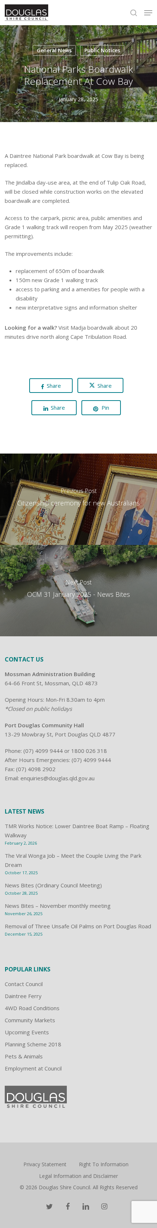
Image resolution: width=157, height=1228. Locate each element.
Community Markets (30, 1020)
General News (54, 50)
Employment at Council (33, 1068)
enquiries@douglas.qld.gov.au (57, 778)
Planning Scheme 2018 (33, 1044)
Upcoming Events (27, 1032)
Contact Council (24, 984)
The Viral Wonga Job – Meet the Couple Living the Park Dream (73, 860)
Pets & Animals (24, 1056)
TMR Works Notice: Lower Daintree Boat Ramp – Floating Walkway (77, 830)
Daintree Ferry (23, 996)
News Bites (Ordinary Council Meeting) (53, 885)
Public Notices (102, 50)
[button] (148, 12)
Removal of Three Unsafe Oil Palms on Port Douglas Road (78, 926)
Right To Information (104, 1164)
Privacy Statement (44, 1164)
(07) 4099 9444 (43, 750)
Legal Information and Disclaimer (78, 1175)
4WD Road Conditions (32, 1008)
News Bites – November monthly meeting (58, 905)
